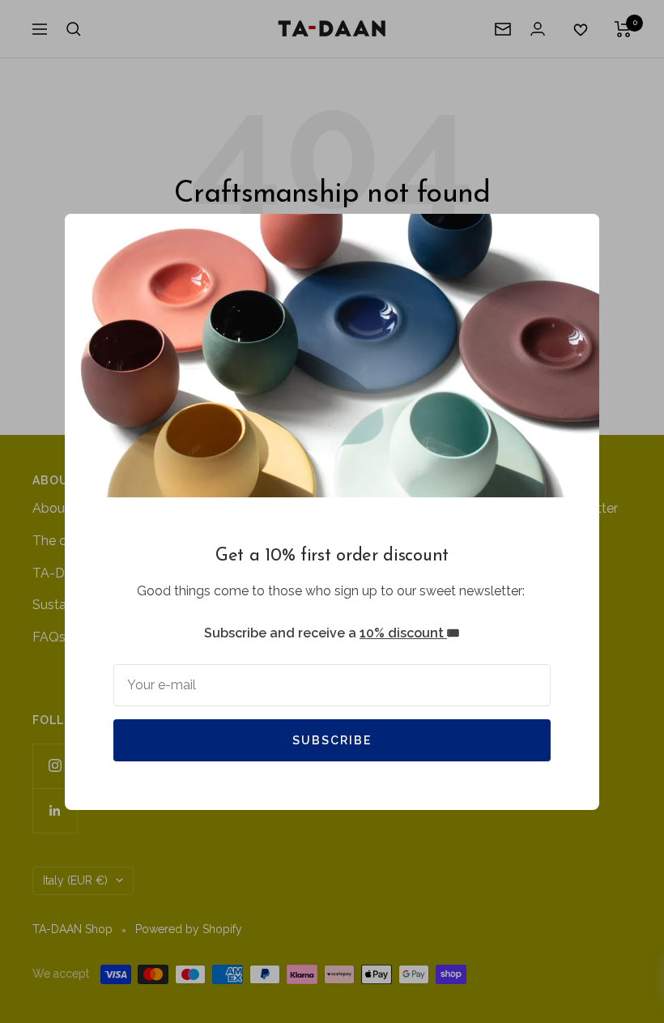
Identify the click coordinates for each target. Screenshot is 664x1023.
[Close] (574, 239)
